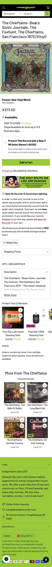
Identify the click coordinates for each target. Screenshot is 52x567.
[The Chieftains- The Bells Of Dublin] (14, 392)
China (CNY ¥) (26, 536)
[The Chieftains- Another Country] (14, 427)
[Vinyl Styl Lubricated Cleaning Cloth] (13, 318)
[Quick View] (20, 315)
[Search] (47, 13)
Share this (12, 242)
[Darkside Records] (26, 7)
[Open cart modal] (47, 7)
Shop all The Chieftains (26, 379)
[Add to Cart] (20, 310)
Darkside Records (29, 541)
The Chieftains (9, 103)
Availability (11, 117)
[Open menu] (3, 7)
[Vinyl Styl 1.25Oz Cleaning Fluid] (36, 318)
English (7, 536)
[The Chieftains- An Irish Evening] (37, 427)
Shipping (7, 170)
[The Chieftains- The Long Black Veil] (37, 392)
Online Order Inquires (17, 504)
